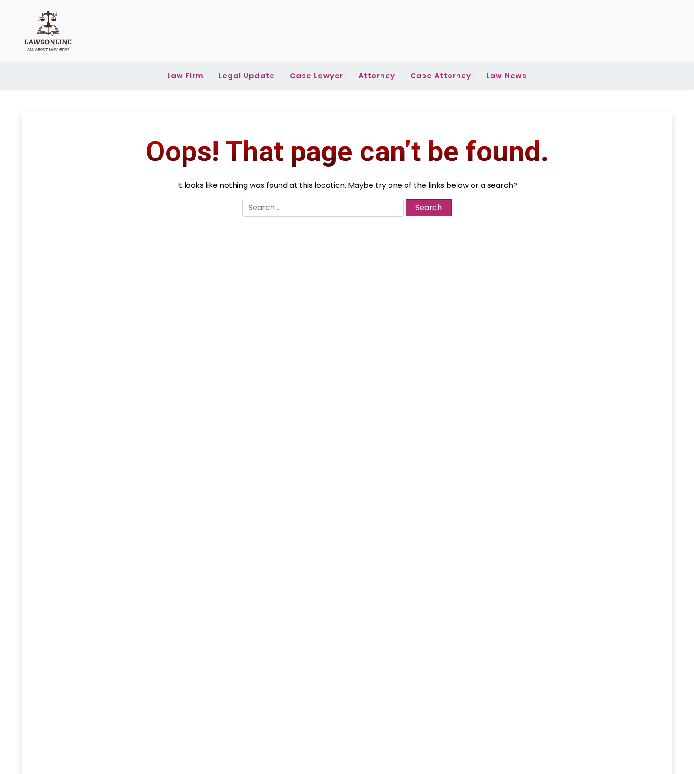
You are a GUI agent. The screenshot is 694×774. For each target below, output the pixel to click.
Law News (506, 76)
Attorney (376, 76)
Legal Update (247, 76)
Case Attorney (440, 76)
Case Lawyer (316, 76)
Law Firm (185, 76)
